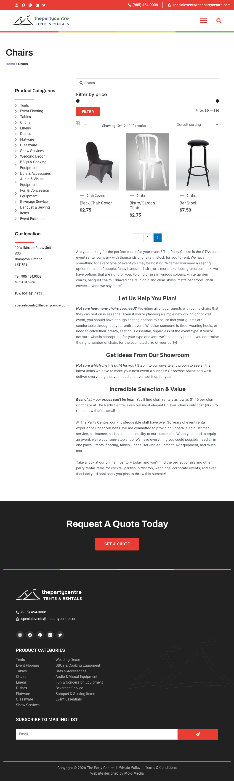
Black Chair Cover (96, 203)
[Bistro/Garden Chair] (147, 162)
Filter (88, 111)
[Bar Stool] (197, 162)
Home (10, 64)
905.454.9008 (31, 276)
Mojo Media (134, 773)
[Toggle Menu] (203, 20)
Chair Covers (96, 195)
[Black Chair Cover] (97, 162)
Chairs (141, 195)
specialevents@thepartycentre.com (42, 305)
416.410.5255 (25, 282)
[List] (85, 123)
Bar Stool (188, 203)
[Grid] (78, 123)
